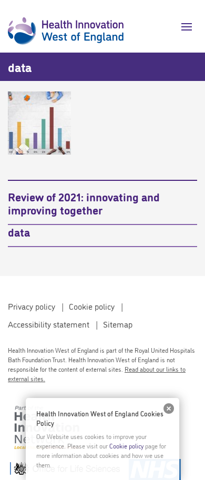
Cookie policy (92, 306)
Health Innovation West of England (66, 26)
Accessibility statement (48, 324)
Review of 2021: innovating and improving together (84, 202)
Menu (182, 27)
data (19, 231)
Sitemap (117, 324)
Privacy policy (31, 306)
